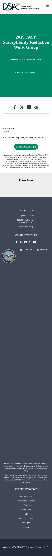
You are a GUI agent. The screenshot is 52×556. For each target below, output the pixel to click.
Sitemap (26, 527)
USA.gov (26, 522)
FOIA (26, 514)
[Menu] (47, 6)
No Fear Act (26, 509)
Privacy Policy (26, 496)
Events (25, 72)
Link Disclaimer (26, 505)
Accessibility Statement (26, 501)
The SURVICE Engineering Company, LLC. (31, 547)
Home (17, 72)
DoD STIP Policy (26, 518)
